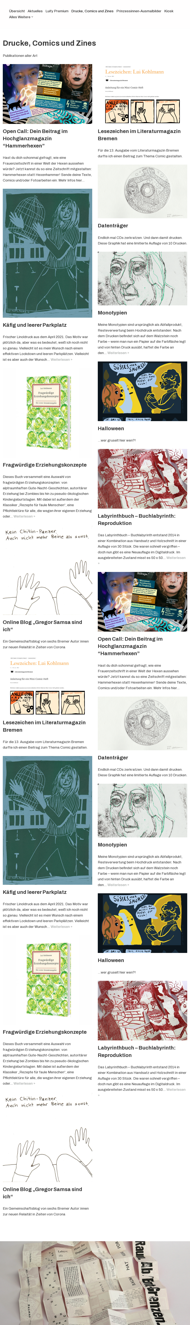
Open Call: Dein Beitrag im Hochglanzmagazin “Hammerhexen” (35, 138)
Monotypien (112, 313)
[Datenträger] (142, 191)
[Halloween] (142, 391)
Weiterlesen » (61, 359)
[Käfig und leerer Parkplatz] (47, 253)
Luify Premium (56, 11)
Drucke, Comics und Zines (92, 11)
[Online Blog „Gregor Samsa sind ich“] (47, 570)
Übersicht (17, 11)
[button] (32, 17)
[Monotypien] (142, 278)
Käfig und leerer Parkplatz (35, 325)
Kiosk (168, 11)
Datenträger (113, 225)
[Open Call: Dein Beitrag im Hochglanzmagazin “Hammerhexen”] (47, 94)
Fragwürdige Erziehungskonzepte (45, 465)
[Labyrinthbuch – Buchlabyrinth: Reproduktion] (142, 479)
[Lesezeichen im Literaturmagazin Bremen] (142, 94)
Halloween (111, 428)
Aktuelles (35, 11)
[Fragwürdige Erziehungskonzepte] (47, 413)
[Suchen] (184, 14)
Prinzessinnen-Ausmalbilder (138, 11)
